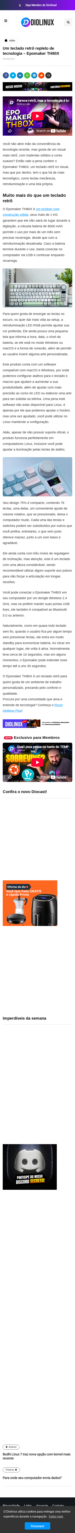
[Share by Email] (48, 75)
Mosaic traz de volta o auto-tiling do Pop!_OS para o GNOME (47, 1061)
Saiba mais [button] (56, 1516)
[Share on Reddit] (41, 75)
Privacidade (11, 1506)
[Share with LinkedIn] (20, 75)
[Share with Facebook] (6, 75)
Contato (58, 1506)
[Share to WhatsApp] (27, 75)
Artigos (10, 1399)
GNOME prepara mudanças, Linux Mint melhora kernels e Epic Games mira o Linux (48, 1017)
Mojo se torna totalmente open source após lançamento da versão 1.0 (49, 1083)
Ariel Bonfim (14, 1372)
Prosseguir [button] (37, 1525)
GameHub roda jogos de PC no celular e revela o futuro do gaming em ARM (49, 1039)
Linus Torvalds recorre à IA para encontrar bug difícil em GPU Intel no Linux (50, 1105)
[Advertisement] (37, 970)
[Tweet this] (13, 75)
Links (28, 1506)
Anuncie (42, 1506)
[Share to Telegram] (34, 75)
